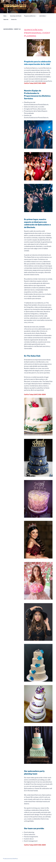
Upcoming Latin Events (15, 16)
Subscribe (6, 19)
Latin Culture (42, 16)
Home (5, 16)
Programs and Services (29, 16)
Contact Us (13, 19)
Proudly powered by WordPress (10, 858)
